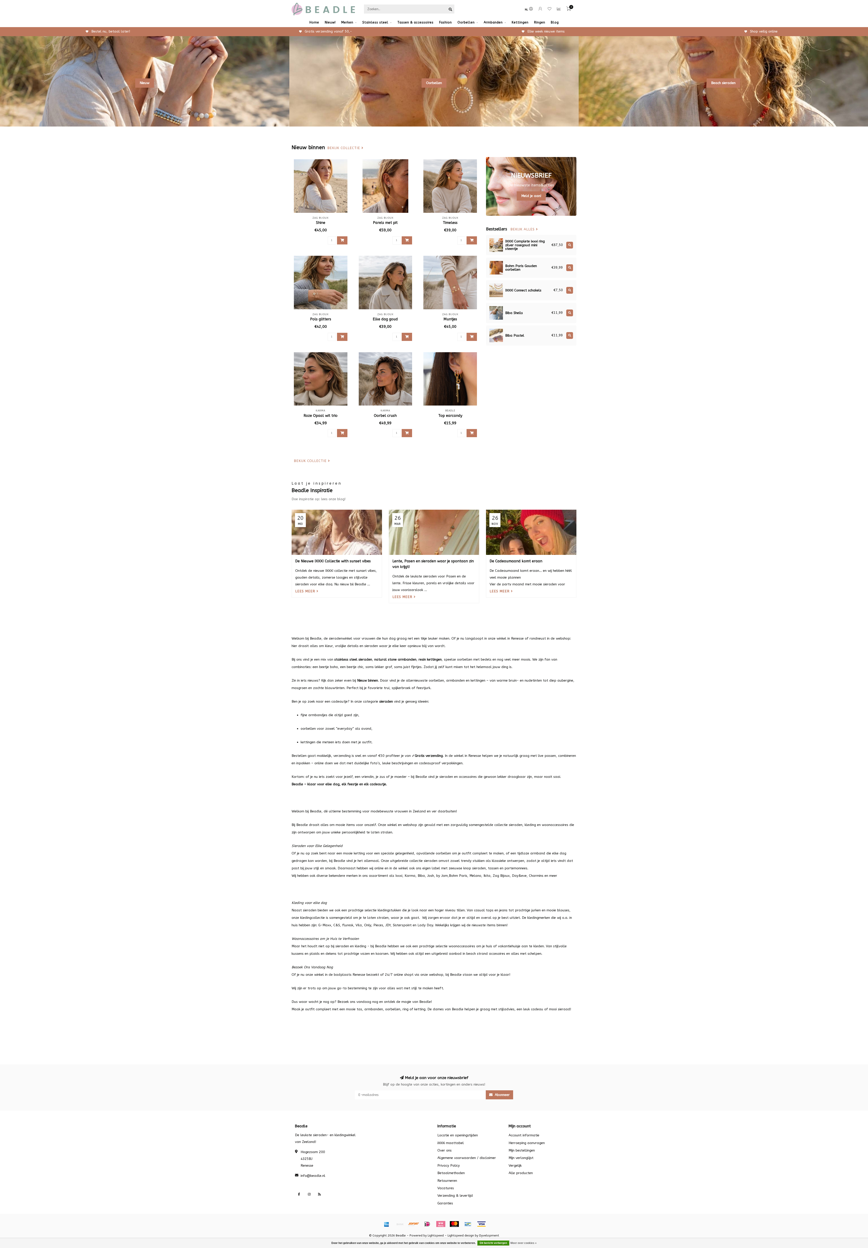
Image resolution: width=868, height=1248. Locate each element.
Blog (555, 22)
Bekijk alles (523, 229)
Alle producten (521, 1173)
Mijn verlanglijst (521, 1158)
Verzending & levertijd (455, 1196)
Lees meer (305, 591)
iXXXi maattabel (450, 1143)
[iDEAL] (427, 1224)
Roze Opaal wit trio (320, 415)
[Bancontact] (468, 1224)
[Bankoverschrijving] (400, 1224)
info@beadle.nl (313, 1176)
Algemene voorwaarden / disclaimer (466, 1158)
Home (314, 22)
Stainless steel (375, 22)
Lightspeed (436, 1235)
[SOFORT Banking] (413, 1224)
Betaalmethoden (451, 1173)
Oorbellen (466, 22)
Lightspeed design (461, 1235)
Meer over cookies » (523, 1243)
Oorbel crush (385, 415)
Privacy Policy (448, 1166)
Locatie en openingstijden (457, 1135)
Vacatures (445, 1188)
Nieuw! (330, 22)
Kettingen (520, 22)
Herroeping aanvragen (527, 1143)
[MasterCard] (454, 1224)
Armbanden (493, 22)
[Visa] (481, 1224)
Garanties (445, 1203)
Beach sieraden (723, 83)
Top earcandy (450, 415)
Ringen (539, 22)
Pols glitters (320, 319)
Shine (320, 223)
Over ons (444, 1150)
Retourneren (447, 1181)
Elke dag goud (385, 319)
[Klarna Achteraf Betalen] (440, 1224)
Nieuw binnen (367, 680)
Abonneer (502, 1095)
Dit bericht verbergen (493, 1243)
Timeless (450, 223)
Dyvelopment (489, 1235)
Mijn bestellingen (522, 1150)
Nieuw (144, 83)
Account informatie (524, 1135)
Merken (347, 22)
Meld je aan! (531, 196)
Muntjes (450, 319)
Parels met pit (385, 223)
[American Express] (386, 1224)
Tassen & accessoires (415, 22)
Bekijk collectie (344, 148)
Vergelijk (515, 1166)
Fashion (445, 22)
